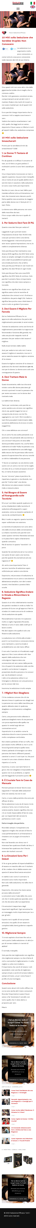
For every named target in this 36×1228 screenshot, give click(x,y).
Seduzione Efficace (14, 316)
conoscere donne (27, 641)
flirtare (17, 266)
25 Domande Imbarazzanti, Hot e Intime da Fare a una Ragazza (21, 1130)
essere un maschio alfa (12, 866)
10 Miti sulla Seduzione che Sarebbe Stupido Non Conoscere (17, 41)
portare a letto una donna (19, 238)
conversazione (7, 578)
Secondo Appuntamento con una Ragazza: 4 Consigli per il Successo (21, 1101)
